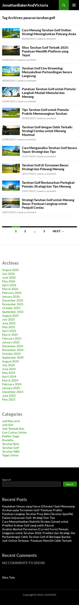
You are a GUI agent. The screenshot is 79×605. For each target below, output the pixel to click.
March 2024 (10, 380)
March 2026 (10, 289)
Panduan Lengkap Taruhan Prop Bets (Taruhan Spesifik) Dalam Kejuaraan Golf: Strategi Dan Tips (37, 515)
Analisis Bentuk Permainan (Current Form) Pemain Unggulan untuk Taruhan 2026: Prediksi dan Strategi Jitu (38, 531)
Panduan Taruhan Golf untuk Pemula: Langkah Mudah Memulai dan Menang (49, 92)
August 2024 (10, 361)
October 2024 (11, 353)
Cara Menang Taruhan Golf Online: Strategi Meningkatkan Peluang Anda (49, 32)
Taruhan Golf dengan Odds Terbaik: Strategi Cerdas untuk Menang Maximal (47, 131)
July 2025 (8, 319)
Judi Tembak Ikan (13, 428)
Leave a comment (46, 38)
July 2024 (8, 365)
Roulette (7, 440)
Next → (58, 231)
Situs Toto (8, 577)
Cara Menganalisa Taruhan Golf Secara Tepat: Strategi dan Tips (49, 149)
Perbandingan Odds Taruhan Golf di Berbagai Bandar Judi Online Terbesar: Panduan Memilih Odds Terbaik (37, 538)
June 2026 (9, 277)
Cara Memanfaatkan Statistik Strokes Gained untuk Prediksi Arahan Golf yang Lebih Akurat (35, 523)
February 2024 (11, 384)
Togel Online (10, 455)
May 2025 (8, 327)
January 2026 (11, 296)
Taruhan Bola (10, 444)
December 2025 (12, 300)
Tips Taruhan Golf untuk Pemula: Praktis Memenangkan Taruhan (45, 111)
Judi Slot (7, 425)
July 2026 (8, 273)
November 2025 (12, 304)
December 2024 (12, 346)
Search (6, 479)
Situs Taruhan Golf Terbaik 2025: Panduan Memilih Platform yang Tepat (45, 51)
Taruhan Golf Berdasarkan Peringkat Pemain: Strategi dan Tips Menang (48, 184)
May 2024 (8, 372)
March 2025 (10, 334)
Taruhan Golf (10, 447)
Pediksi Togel (10, 436)
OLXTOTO (50, 594)
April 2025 (9, 331)
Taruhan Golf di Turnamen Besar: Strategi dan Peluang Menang (45, 167)
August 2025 (10, 315)
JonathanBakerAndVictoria (25, 5)
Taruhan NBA (11, 451)
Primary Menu (74, 5)
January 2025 (11, 342)
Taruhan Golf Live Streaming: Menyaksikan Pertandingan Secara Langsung (47, 72)
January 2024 (11, 388)
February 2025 (11, 338)
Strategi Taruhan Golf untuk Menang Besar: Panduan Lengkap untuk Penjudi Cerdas (48, 203)
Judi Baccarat (11, 421)
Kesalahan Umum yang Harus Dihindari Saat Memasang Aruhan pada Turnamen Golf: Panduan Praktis (38, 508)
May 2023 (8, 399)
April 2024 (9, 376)
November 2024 (12, 350)
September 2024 (13, 357)
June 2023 (9, 395)
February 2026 (11, 292)
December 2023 (12, 392)
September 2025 (13, 312)
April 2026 (9, 285)
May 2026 (8, 281)
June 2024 (9, 369)
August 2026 (10, 270)
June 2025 (9, 323)
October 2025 (11, 308)
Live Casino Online (14, 432)
